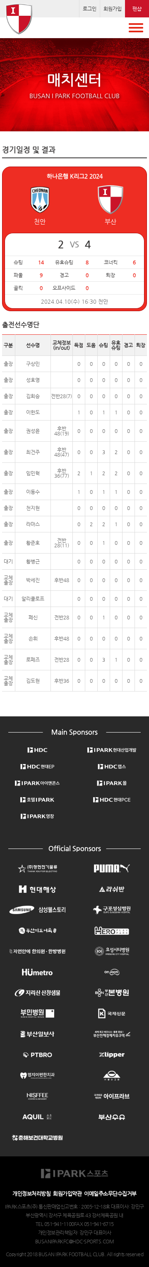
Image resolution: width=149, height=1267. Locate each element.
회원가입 (112, 9)
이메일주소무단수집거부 (110, 1193)
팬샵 (137, 9)
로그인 (89, 9)
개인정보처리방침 (31, 1193)
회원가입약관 (67, 1193)
